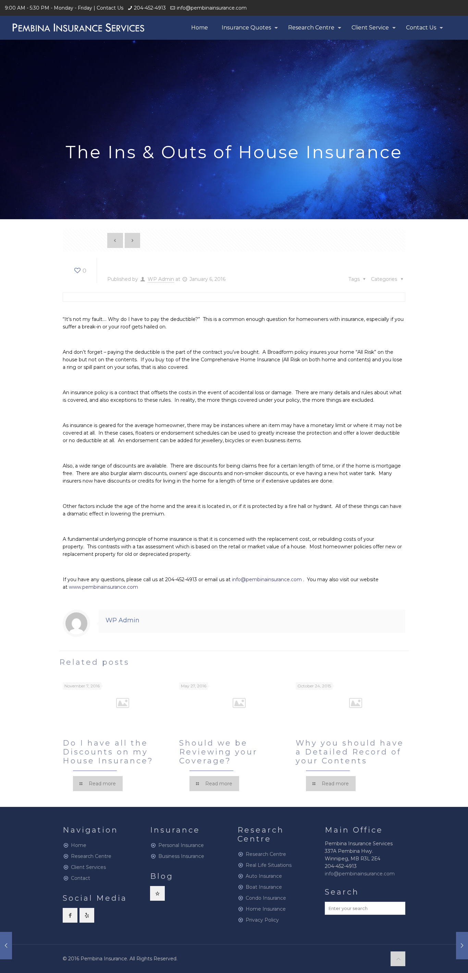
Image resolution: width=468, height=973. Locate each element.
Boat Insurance (264, 887)
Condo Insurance (266, 898)
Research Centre (91, 856)
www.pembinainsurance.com (103, 587)
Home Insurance (266, 909)
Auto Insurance (264, 876)
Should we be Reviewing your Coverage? (218, 751)
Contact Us (110, 8)
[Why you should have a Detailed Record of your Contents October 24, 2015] (6, 945)
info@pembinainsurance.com (212, 8)
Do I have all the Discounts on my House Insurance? (108, 751)
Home (78, 845)
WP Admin (161, 279)
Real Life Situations (269, 865)
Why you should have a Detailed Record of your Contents (350, 751)
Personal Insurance (181, 845)
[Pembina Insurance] (78, 28)
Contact (80, 878)
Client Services (88, 867)
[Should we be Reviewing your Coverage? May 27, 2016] (462, 945)
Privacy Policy (262, 920)
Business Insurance (181, 856)
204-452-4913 (150, 8)
